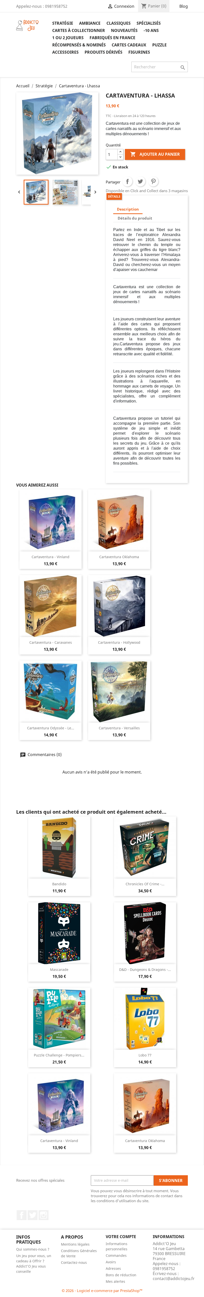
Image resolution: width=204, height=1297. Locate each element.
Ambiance (90, 23)
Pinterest (153, 181)
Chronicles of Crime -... (145, 884)
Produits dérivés (103, 52)
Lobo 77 (145, 1055)
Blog (183, 6)
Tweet (140, 181)
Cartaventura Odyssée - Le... (50, 728)
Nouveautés (124, 30)
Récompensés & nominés (79, 45)
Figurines (139, 52)
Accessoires (65, 52)
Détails (114, 196)
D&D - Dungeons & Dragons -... (145, 969)
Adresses (113, 1268)
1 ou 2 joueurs (68, 37)
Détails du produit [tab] (135, 218)
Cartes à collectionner (78, 30)
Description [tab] (128, 209)
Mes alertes (115, 1281)
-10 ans (151, 30)
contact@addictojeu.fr (174, 1278)
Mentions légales (75, 1244)
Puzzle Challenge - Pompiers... (59, 1055)
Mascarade (59, 969)
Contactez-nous (74, 1262)
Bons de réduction (121, 1275)
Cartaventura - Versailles (119, 728)
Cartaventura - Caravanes (50, 642)
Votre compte (121, 1236)
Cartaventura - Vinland (50, 556)
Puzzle (159, 45)
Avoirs (111, 1262)
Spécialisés (149, 23)
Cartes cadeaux (129, 45)
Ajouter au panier (155, 154)
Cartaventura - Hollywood (119, 642)
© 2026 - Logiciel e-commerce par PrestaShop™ (102, 1290)
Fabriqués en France (112, 37)
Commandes (116, 1255)
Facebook (22, 1215)
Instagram (44, 1215)
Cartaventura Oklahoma (119, 556)
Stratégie (62, 23)
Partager (127, 181)
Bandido (59, 884)
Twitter (33, 1215)
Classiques (118, 23)
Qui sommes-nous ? (32, 1249)
